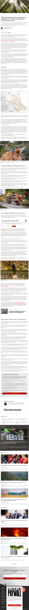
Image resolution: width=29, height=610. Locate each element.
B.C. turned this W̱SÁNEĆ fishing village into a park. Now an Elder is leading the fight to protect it (13, 442)
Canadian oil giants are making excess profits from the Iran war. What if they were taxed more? (8, 422)
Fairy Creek (14, 39)
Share (3, 30)
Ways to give (3, 593)
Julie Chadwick (3, 444)
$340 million (8, 304)
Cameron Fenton (4, 483)
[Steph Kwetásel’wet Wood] (5, 403)
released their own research (17, 344)
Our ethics (3, 592)
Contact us (3, 597)
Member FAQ (3, 594)
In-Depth (2, 481)
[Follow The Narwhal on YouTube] (6, 601)
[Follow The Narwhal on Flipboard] (4, 601)
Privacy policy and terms (4, 607)
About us (3, 589)
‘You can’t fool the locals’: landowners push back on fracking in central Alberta (21, 419)
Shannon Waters (4, 522)
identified (9, 35)
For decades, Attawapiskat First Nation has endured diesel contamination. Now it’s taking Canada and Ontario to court (14, 500)
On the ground (3, 464)
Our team (3, 590)
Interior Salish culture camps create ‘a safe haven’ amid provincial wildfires (14, 465)
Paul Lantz (8, 501)
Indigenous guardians (18, 304)
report (20, 70)
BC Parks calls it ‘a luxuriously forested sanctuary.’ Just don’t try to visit (13, 482)
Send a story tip (4, 598)
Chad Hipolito (8, 557)
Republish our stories (4, 599)
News (2, 519)
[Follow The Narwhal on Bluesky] (2, 601)
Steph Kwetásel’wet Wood (8, 27)
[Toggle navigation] (1, 1)
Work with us (3, 591)
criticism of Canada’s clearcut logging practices (8, 40)
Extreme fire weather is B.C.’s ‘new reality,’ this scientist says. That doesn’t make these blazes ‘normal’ (8, 419)
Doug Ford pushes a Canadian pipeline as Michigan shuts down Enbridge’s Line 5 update (21, 422)
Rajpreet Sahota (3, 501)
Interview (2, 537)
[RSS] (4, 603)
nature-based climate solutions (19, 303)
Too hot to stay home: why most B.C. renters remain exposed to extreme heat (14, 556)
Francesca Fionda (4, 540)
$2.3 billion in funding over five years (20, 302)
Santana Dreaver (4, 466)
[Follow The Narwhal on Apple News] (2, 603)
